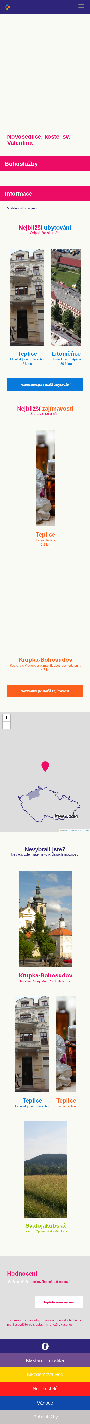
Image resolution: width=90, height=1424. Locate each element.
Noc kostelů (45, 1388)
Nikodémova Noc (45, 1374)
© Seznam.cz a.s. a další (79, 830)
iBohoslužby (45, 1416)
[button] (45, 766)
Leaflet (64, 830)
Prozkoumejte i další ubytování (45, 385)
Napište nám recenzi (59, 1302)
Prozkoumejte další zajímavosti (45, 691)
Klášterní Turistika (45, 1360)
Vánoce (45, 1402)
